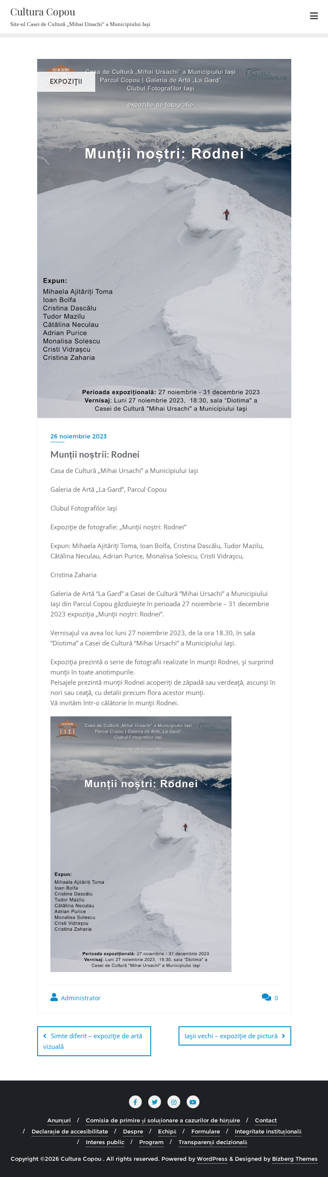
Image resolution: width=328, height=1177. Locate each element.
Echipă (167, 1131)
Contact (266, 1120)
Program (151, 1142)
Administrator (80, 998)
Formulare (205, 1131)
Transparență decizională (213, 1142)
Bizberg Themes (295, 1158)
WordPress (212, 1158)
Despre (133, 1131)
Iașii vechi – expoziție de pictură (231, 1035)
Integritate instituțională (268, 1131)
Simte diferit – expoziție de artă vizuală (92, 1041)
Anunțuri (59, 1120)
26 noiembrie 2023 (78, 436)
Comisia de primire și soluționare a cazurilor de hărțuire (163, 1120)
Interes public (105, 1142)
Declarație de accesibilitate (70, 1131)
